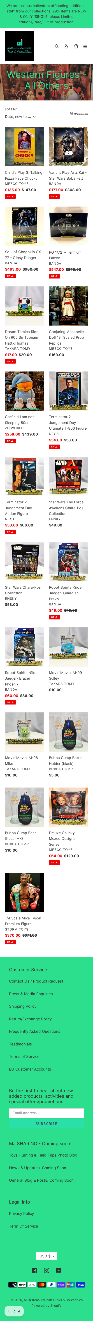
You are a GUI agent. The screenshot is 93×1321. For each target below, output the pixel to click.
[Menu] (85, 46)
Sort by (11, 109)
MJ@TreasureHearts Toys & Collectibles (53, 1300)
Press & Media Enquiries (31, 994)
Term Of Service (23, 1226)
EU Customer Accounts (30, 1069)
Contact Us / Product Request (36, 981)
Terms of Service (24, 1056)
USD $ (45, 1256)
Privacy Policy (21, 1213)
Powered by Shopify (47, 1305)
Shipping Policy (22, 1006)
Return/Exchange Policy (30, 1019)
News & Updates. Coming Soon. (38, 1168)
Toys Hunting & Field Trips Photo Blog (43, 1155)
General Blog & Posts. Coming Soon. (42, 1180)
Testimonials (20, 1044)
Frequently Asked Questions (34, 1031)
